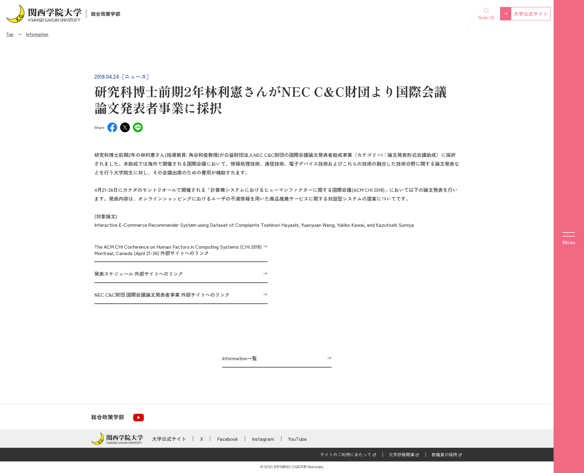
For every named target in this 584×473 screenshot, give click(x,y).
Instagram (263, 438)
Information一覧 (239, 358)
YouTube (297, 438)
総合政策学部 (105, 13)
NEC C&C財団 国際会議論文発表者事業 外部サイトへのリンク (162, 294)
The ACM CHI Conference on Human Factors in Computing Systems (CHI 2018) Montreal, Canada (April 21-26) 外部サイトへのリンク (178, 250)
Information (37, 34)
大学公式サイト (531, 13)
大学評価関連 (401, 454)
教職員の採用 (444, 454)
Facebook (227, 438)
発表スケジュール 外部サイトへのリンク (138, 273)
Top (9, 34)
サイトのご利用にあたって (345, 454)
